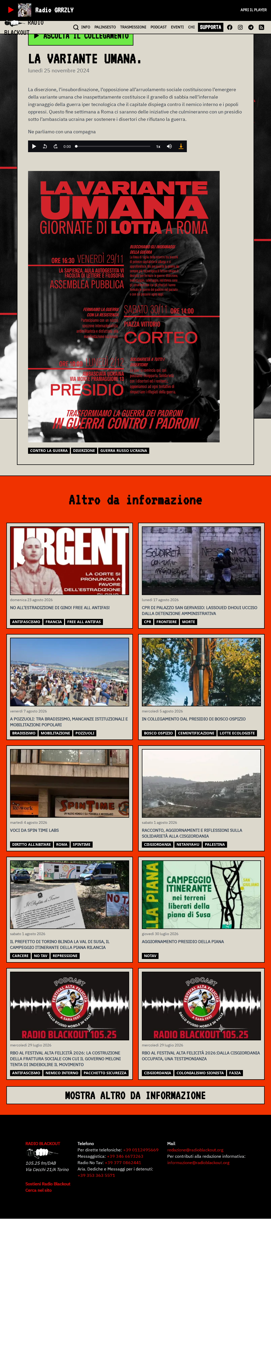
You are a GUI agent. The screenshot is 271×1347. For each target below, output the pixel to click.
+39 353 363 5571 (96, 1175)
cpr (147, 621)
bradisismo (23, 733)
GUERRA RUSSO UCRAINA (123, 450)
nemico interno (62, 1072)
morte (188, 621)
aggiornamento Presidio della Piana (183, 941)
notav (150, 955)
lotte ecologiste (237, 733)
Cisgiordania (157, 844)
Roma (61, 844)
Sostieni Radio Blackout (47, 1183)
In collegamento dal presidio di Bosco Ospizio (194, 718)
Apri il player (254, 9)
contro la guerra (49, 450)
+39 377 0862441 (123, 1162)
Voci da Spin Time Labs (34, 830)
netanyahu (188, 844)
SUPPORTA (210, 27)
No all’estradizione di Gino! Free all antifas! (60, 607)
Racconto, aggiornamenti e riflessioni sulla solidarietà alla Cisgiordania (192, 833)
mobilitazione (55, 733)
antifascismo (26, 621)
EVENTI (177, 27)
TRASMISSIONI (133, 27)
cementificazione (196, 733)
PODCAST (159, 27)
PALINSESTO (105, 27)
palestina (215, 844)
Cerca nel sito (38, 1190)
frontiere (166, 621)
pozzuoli (84, 733)
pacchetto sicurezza (105, 1072)
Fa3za (235, 1072)
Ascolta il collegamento (86, 35)
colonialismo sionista (200, 1072)
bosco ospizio (158, 733)
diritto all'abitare (31, 844)
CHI (191, 27)
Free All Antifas (84, 621)
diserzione (84, 450)
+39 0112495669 (141, 1149)
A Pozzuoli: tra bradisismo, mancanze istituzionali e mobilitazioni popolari (69, 721)
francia (54, 621)
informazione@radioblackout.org (198, 1162)
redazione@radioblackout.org (195, 1149)
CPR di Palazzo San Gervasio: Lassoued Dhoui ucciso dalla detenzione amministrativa (199, 610)
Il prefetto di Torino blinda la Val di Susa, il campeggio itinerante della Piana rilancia (60, 944)
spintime (82, 844)
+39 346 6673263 (125, 1156)
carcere (20, 955)
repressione (65, 955)
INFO (85, 27)
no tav (40, 955)
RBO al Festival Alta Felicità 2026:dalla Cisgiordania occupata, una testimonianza (201, 1055)
